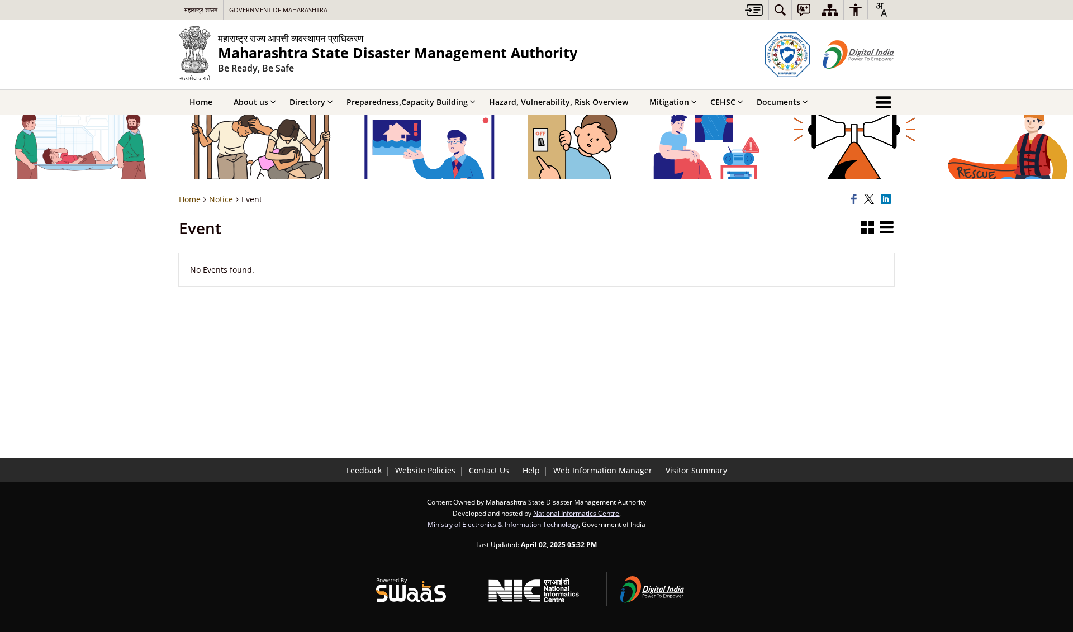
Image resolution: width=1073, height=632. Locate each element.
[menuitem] (780, 10)
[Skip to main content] (753, 10)
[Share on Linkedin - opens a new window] (887, 199)
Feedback (364, 470)
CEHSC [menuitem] (722, 102)
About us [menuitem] (251, 102)
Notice (221, 199)
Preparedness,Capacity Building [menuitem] (407, 102)
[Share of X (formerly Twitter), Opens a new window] (870, 199)
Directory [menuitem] (307, 102)
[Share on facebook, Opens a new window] (855, 199)
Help (531, 470)
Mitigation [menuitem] (669, 102)
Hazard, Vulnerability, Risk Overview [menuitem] (558, 102)
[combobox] (881, 9)
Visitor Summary (696, 470)
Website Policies (425, 470)
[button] (867, 228)
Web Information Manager (602, 470)
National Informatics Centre (576, 513)
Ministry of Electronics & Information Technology (503, 524)
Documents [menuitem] (778, 102)
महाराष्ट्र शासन (200, 10)
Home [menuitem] (200, 102)
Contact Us (489, 470)
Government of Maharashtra (278, 10)
